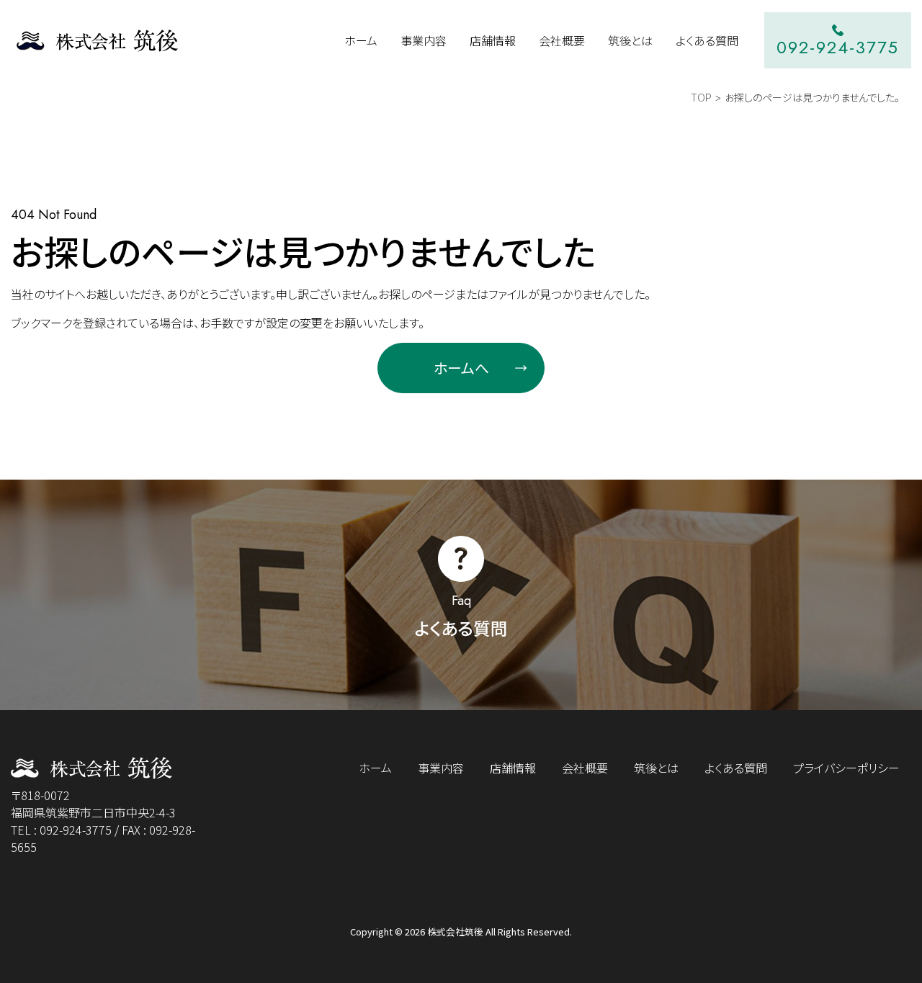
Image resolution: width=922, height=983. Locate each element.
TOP (701, 97)
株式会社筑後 (455, 931)
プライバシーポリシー (846, 767)
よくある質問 (735, 767)
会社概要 (585, 767)
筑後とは (656, 767)
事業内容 (441, 767)
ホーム (375, 767)
